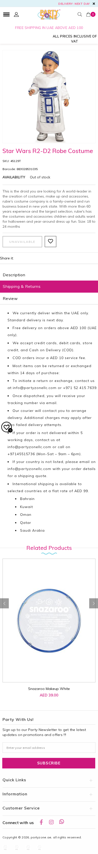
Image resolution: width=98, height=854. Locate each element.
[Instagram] (51, 822)
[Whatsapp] (61, 822)
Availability (14, 177)
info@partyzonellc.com (35, 387)
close (94, 4)
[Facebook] (41, 822)
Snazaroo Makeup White (49, 688)
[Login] (16, 14)
